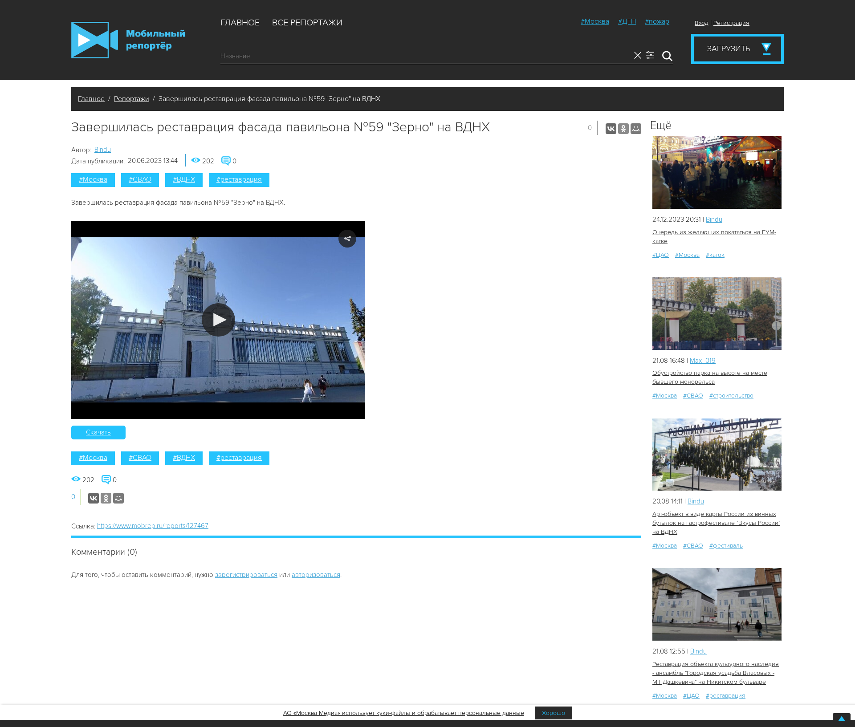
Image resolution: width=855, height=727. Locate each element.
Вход (701, 23)
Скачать (98, 432)
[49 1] (717, 454)
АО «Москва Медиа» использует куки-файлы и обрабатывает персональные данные (403, 713)
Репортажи (131, 98)
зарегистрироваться (246, 575)
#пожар (657, 21)
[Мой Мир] (636, 128)
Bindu (102, 150)
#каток (715, 255)
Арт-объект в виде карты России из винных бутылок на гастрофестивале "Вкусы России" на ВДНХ (716, 523)
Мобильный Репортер (128, 40)
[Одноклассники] (623, 128)
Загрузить (728, 48)
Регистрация (731, 23)
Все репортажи (307, 22)
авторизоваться (316, 575)
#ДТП (627, 21)
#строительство (731, 395)
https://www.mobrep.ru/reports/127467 (152, 526)
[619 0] (717, 172)
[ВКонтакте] (611, 128)
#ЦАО (660, 255)
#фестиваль (726, 545)
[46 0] (717, 313)
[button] (218, 320)
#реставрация (239, 179)
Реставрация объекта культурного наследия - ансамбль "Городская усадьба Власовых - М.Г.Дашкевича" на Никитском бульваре (715, 673)
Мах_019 (703, 361)
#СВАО (140, 179)
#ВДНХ (184, 179)
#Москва (595, 21)
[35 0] (717, 604)
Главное (240, 22)
